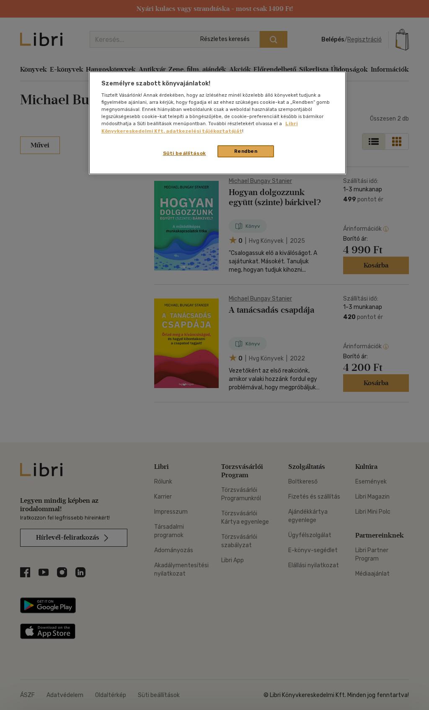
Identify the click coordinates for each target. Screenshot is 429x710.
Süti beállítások (184, 153)
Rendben (246, 151)
